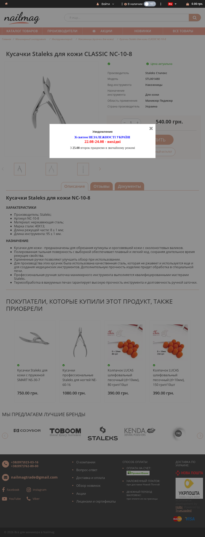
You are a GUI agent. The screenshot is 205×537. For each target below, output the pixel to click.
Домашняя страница (6, 3)
